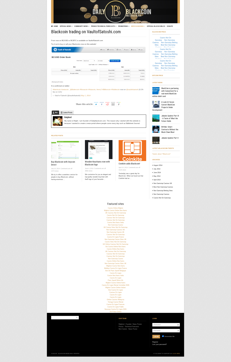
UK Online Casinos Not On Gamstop (115, 244)
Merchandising (137, 26)
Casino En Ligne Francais (116, 304)
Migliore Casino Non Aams (115, 266)
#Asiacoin (92, 89)
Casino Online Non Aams (115, 249)
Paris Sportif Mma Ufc (115, 280)
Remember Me (169, 336)
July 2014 (157, 169)
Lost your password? (159, 344)
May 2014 (157, 176)
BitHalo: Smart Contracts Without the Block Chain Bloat (169, 129)
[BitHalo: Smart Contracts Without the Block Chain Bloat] (156, 129)
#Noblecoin (115, 89)
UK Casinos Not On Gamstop (115, 213)
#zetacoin (65, 89)
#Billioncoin (106, 89)
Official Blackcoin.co (156, 26)
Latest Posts (67, 112)
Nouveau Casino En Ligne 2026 (115, 309)
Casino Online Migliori (115, 208)
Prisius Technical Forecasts (103, 26)
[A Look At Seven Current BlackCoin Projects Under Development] (156, 104)
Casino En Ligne (115, 273)
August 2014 (158, 165)
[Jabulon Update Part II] (156, 140)
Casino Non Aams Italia (115, 222)
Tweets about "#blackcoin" (161, 154)
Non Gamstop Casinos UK (163, 183)
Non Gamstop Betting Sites (163, 190)
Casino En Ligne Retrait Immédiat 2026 (115, 285)
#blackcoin (57, 89)
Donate (170, 26)
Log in (156, 336)
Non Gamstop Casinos (161, 194)
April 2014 (157, 180)
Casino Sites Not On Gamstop (115, 242)
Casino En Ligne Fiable (115, 307)
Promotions (123, 26)
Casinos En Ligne (115, 292)
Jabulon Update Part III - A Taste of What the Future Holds (170, 118)
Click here (176, 353)
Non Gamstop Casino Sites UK (115, 239)
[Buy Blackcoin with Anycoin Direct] (65, 149)
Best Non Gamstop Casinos (163, 187)
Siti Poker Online (115, 312)
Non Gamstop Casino (115, 225)
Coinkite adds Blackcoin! (129, 163)
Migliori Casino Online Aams (115, 283)
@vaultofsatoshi (132, 89)
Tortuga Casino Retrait (115, 302)
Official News (65, 26)
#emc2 (99, 89)
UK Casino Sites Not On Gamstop (115, 227)
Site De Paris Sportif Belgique (115, 271)
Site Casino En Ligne (115, 290)
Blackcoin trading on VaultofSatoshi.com (86, 31)
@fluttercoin (74, 89)
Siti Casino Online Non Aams (115, 246)
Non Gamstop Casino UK (115, 232)
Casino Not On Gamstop (162, 198)
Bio (56, 112)
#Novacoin (84, 89)
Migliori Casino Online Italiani (115, 287)
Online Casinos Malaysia (115, 299)
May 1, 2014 (85, 95)
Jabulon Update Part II (169, 138)
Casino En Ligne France (115, 237)
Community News (81, 26)
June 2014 (157, 172)
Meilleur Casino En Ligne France (115, 268)
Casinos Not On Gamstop (116, 218)
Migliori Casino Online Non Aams (115, 210)
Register (155, 342)
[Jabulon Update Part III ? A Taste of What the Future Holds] (156, 118)
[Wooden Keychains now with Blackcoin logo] (98, 149)
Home (55, 26)
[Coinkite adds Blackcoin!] (132, 150)
